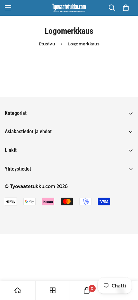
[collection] (52, 290)
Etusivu (47, 43)
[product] (18, 290)
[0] (125, 7)
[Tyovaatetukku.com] (69, 8)
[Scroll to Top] (126, 265)
